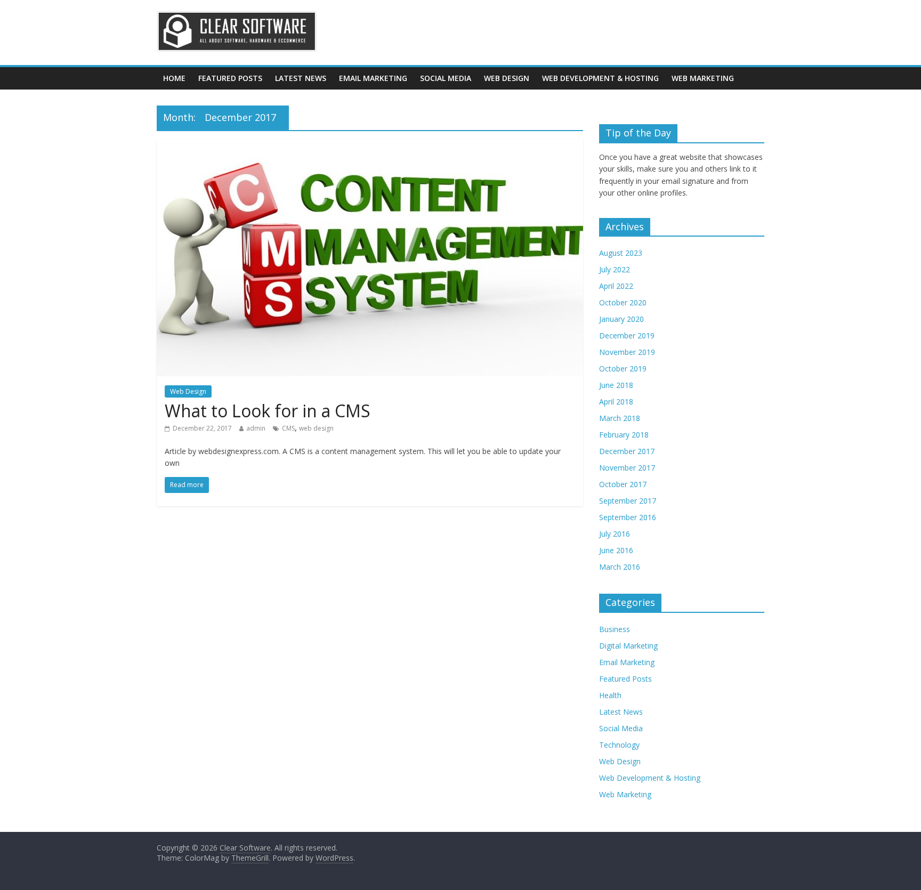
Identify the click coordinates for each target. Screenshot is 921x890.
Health (610, 695)
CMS (288, 428)
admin (255, 428)
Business (614, 629)
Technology (619, 745)
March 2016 (619, 567)
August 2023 (620, 253)
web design (316, 428)
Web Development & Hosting (600, 78)
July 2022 (614, 269)
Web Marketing (703, 78)
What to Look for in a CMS (267, 410)
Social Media (445, 78)
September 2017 (627, 501)
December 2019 (627, 335)
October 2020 (623, 302)
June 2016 (616, 550)
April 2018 (616, 402)
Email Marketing (373, 78)
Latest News (300, 78)
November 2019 (627, 352)
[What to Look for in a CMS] (370, 145)
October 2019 (623, 368)
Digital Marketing (628, 646)
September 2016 (627, 517)
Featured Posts (230, 78)
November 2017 (627, 468)
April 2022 (616, 286)
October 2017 (623, 484)
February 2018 (624, 435)
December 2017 (627, 451)
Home (174, 78)
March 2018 (619, 418)
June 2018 (616, 385)
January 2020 (621, 319)
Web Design (506, 78)
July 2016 (614, 534)
